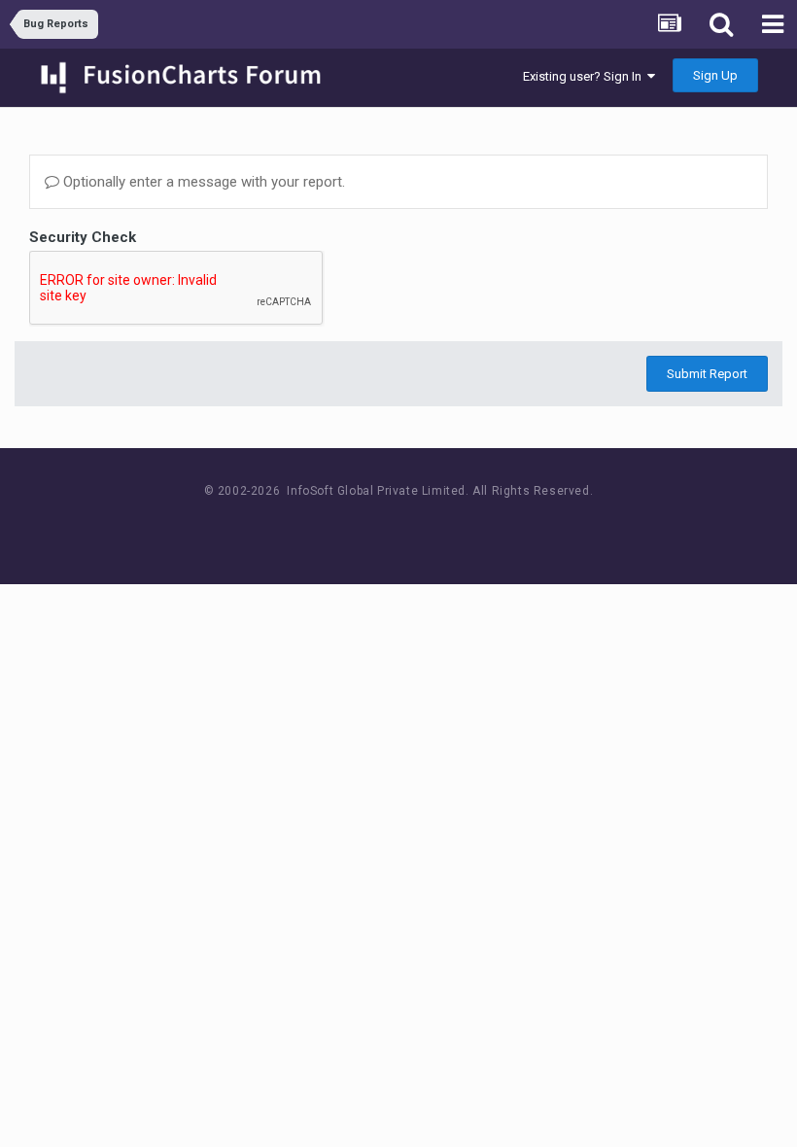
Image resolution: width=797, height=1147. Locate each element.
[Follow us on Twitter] (423, 527)
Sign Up (715, 75)
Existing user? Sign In (585, 76)
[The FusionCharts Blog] (336, 527)
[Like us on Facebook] (380, 527)
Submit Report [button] (707, 373)
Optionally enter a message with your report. (202, 182)
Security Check (82, 237)
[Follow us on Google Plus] (467, 527)
